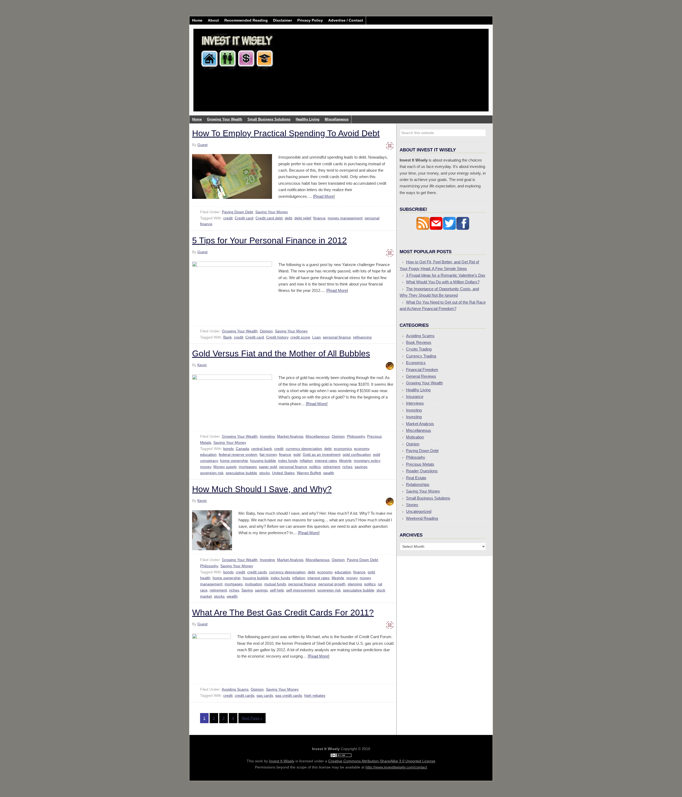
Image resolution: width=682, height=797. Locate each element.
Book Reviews (418, 342)
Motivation (415, 437)
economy (361, 448)
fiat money (268, 454)
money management (345, 218)
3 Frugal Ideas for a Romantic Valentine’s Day (445, 275)
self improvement (300, 590)
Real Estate (416, 478)
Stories (412, 504)
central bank (261, 448)
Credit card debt (269, 218)
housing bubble (263, 460)
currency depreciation (304, 448)
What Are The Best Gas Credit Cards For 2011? (283, 612)
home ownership (234, 460)
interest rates (326, 460)
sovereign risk (212, 473)
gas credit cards (288, 695)
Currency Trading (421, 356)
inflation (306, 460)
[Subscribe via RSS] (422, 228)
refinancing (362, 337)
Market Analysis (290, 436)
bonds (228, 448)
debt (288, 218)
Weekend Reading (422, 518)
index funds (288, 460)
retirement (331, 467)
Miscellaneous (318, 436)
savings (361, 467)
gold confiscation (357, 454)
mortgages (248, 467)
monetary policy (367, 460)
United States (283, 473)
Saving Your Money (271, 212)
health (205, 578)
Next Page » (252, 718)
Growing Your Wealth (240, 331)
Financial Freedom (422, 369)
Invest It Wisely (237, 49)
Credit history (277, 337)
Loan (316, 337)
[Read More (323, 196)
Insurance (414, 396)
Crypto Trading (419, 349)
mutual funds (275, 584)
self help (277, 590)
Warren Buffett (309, 473)
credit (228, 218)
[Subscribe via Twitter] (449, 228)
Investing (267, 436)
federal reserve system (238, 454)
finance (319, 218)
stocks (264, 473)
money (205, 467)
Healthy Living (418, 390)
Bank (227, 337)
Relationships (417, 484)
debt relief (302, 218)
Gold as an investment (321, 454)
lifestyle (345, 460)
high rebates (314, 695)
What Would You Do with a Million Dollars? (443, 282)
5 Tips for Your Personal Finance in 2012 (269, 240)
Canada (242, 448)
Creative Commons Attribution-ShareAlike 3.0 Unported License (381, 761)
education (208, 454)
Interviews (415, 403)
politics (315, 467)
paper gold (268, 467)
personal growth (332, 584)
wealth (328, 473)
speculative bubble (241, 473)
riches (347, 467)
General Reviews (421, 376)
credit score (300, 337)
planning (355, 584)
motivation (253, 584)
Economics (416, 362)
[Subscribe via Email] (436, 228)
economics (343, 448)
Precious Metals (420, 464)
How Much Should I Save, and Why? (262, 489)
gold (297, 454)
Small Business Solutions (428, 498)
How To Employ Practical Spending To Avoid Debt (286, 133)
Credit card (244, 218)
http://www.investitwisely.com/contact (396, 767)
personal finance (337, 337)
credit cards (257, 572)
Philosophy (356, 436)
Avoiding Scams (235, 689)
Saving (247, 590)
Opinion (266, 331)
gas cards (265, 695)
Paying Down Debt (237, 212)
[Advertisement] (372, 74)
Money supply (225, 467)
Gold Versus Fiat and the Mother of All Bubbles (281, 353)
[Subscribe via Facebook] (462, 228)
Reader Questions (422, 471)
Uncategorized (418, 511)
